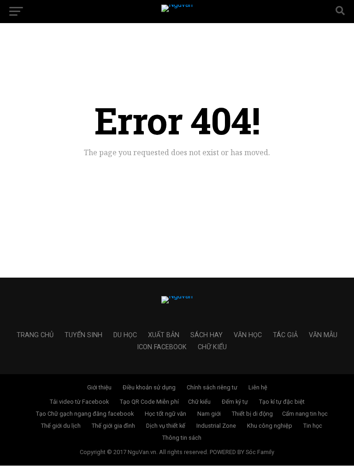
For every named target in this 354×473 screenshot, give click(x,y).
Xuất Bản (163, 335)
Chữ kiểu (212, 347)
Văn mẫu (323, 335)
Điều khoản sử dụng (149, 387)
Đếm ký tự (235, 401)
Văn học (248, 335)
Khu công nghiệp (269, 425)
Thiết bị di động (252, 413)
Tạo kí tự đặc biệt (282, 401)
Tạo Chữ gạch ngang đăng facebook (85, 413)
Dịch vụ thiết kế (165, 425)
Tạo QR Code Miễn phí (149, 401)
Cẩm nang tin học (305, 413)
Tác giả (285, 335)
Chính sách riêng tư (212, 387)
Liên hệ (257, 387)
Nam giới (209, 413)
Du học (125, 335)
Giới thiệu (99, 387)
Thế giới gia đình (113, 425)
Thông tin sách (181, 437)
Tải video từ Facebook (79, 401)
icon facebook (162, 347)
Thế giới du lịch (61, 425)
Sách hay (206, 335)
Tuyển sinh (83, 335)
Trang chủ (35, 335)
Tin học (312, 425)
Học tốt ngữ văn (165, 413)
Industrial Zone (216, 425)
